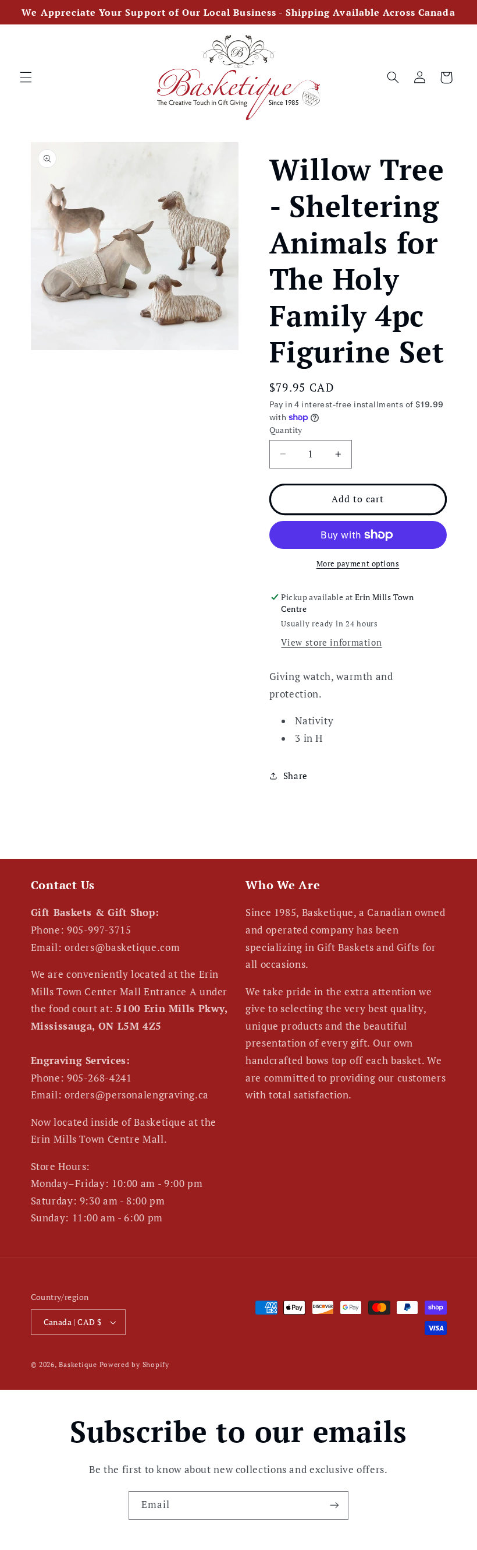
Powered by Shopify (134, 1364)
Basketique (78, 1364)
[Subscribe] (334, 1505)
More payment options (358, 564)
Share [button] (295, 775)
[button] (25, 77)
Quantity (285, 430)
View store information (331, 642)
